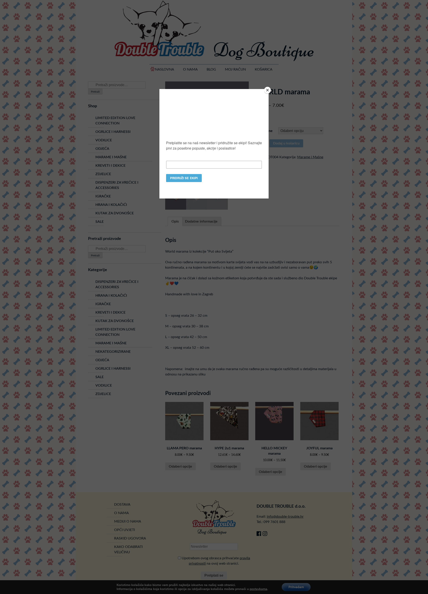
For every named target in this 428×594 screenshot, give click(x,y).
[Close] (267, 90)
